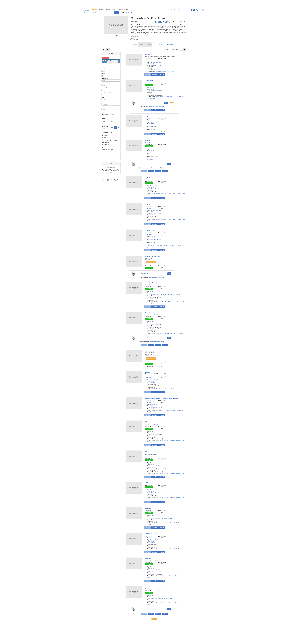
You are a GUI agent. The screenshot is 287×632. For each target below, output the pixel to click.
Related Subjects (105, 83)
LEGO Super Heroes (156, 65)
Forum (113, 9)
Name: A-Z (174, 49)
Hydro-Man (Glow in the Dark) (153, 283)
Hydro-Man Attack (150, 230)
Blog (117, 9)
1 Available (151, 613)
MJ (146, 421)
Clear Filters (105, 58)
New (116, 12)
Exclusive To (104, 78)
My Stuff (173, 10)
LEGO (152, 63)
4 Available (151, 171)
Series (103, 73)
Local (121, 9)
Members (126, 9)
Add (122, 12)
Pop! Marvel (159, 90)
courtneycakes (142, 102)
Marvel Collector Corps (156, 407)
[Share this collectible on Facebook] (156, 21)
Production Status (106, 92)
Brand (103, 69)
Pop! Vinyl (153, 90)
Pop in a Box (157, 328)
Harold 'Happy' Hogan (161, 96)
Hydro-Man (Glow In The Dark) (153, 256)
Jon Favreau (170, 96)
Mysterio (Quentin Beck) (157, 245)
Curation (186, 10)
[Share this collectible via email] (161, 21)
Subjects (101, 9)
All (115, 127)
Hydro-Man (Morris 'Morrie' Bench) (164, 158)
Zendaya (149, 442)
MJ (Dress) (148, 483)
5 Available (151, 345)
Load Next (154, 618)
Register (204, 10)
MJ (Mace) (148, 508)
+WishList (162, 74)
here (110, 172)
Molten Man (148, 558)
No (118, 127)
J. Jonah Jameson (150, 313)
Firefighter (148, 54)
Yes (112, 127)
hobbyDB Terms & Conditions (111, 181)
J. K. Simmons (156, 352)
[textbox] (111, 71)
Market (108, 9)
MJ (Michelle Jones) (164, 440)
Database (95, 9)
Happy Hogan (149, 80)
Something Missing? (180, 21)
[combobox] (110, 71)
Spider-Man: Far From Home (167, 71)
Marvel (157, 71)
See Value (149, 85)
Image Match (130, 12)
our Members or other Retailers (156, 106)
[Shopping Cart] (191, 9)
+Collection (154, 74)
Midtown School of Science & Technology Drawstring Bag (161, 398)
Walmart (153, 294)
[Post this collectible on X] (159, 21)
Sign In (198, 10)
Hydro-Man (148, 140)
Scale (102, 97)
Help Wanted (149, 60)
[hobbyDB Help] (194, 9)
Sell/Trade (179, 10)
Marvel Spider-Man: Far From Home (166, 189)
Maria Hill (147, 372)
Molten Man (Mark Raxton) (166, 576)
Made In (103, 107)
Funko (152, 89)
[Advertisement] (143, 3)
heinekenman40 (144, 164)
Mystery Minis (154, 189)
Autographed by (105, 87)
